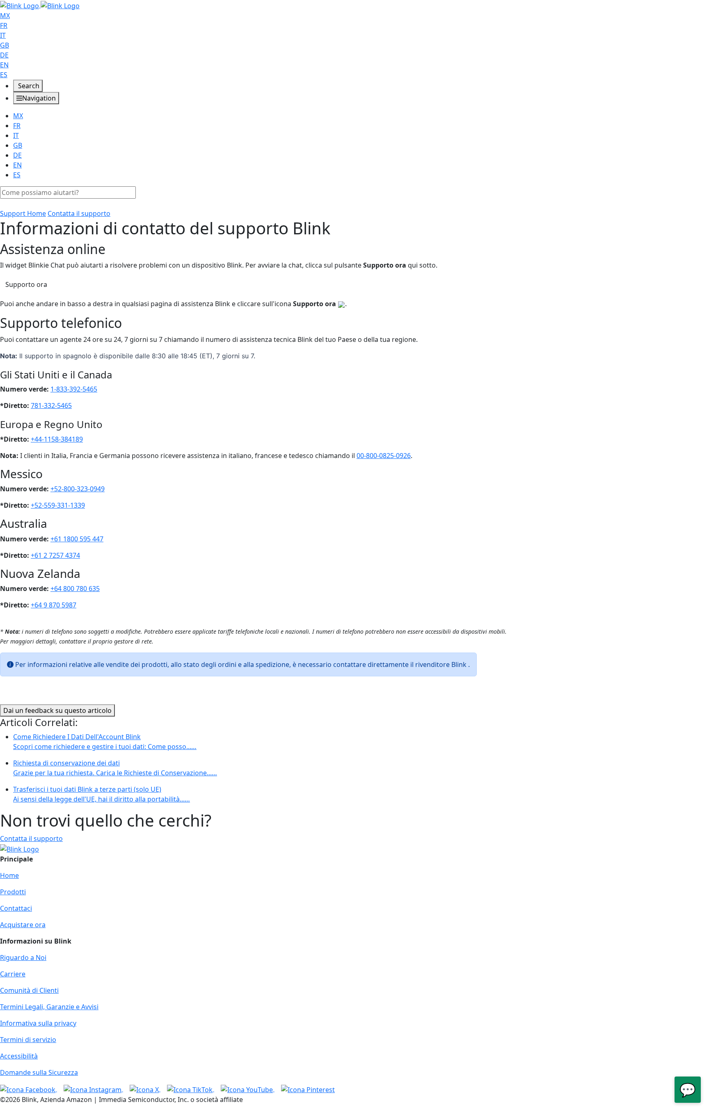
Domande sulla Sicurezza (39, 1072)
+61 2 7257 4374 (55, 555)
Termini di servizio (28, 1039)
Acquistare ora (23, 924)
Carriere (12, 973)
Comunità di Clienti (29, 990)
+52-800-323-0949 (77, 488)
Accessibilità (19, 1056)
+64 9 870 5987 (53, 604)
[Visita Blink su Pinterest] (308, 1088)
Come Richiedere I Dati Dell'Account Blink (105, 741)
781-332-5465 (51, 405)
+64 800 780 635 (75, 588)
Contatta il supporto (79, 213)
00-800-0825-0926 (384, 455)
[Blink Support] (40, 4)
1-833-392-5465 (73, 389)
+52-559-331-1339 (58, 505)
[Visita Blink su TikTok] (190, 1088)
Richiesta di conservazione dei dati (115, 767)
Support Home (23, 213)
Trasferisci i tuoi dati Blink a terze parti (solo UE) (101, 794)
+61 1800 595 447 (76, 538)
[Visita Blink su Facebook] (28, 1088)
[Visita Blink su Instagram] (93, 1088)
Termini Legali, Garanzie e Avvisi (49, 1006)
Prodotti (13, 891)
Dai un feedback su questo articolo (57, 710)
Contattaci (16, 908)
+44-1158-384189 (57, 439)
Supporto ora (26, 284)
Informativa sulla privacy (38, 1023)
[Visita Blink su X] (145, 1088)
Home (9, 875)
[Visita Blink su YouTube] (247, 1088)
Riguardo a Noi (23, 957)
